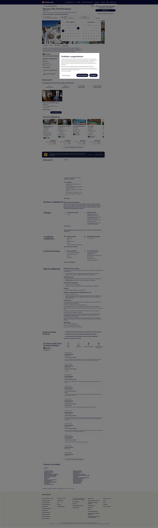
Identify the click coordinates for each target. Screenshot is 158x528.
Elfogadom (93, 75)
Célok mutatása (66, 75)
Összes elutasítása (82, 75)
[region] (79, 66)
